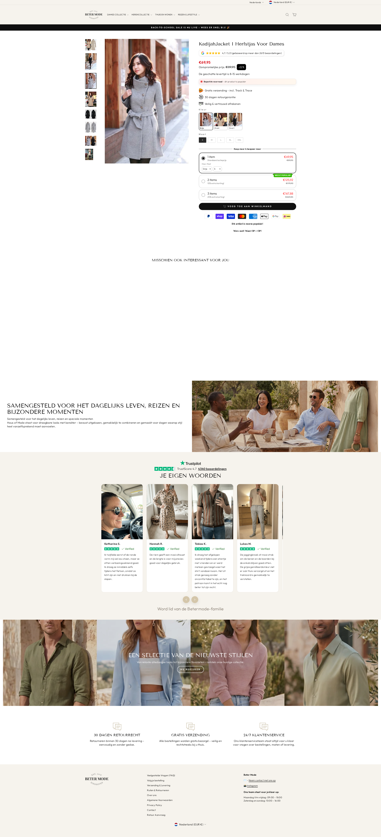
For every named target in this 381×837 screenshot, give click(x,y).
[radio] (206, 121)
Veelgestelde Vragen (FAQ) (161, 775)
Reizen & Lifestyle (187, 14)
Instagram (252, 785)
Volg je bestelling (155, 780)
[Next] (194, 599)
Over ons (152, 795)
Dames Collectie (116, 14)
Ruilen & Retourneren (158, 790)
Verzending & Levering (158, 785)
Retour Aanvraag (156, 815)
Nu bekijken (190, 669)
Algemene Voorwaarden (159, 800)
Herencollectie (141, 14)
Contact (151, 810)
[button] (247, 158)
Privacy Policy (154, 805)
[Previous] (186, 599)
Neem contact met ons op (262, 780)
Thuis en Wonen (164, 14)
